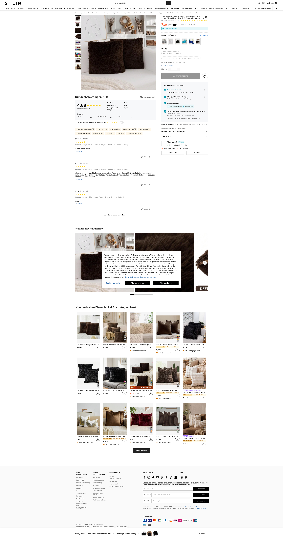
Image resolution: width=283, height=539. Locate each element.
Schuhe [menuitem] (132, 8)
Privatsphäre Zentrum (82, 527)
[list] (160, 477)
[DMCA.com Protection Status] (149, 524)
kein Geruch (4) (98, 133)
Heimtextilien (86, 13)
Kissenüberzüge (122, 13)
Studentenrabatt (81, 493)
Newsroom (79, 496)
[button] (272, 3)
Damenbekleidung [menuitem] (46, 8)
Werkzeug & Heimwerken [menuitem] (262, 8)
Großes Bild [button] (204, 35)
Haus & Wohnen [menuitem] (116, 8)
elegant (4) (120, 133)
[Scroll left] (274, 8)
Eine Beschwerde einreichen (81, 508)
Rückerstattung (97, 483)
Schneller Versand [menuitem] (32, 8)
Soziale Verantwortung (83, 483)
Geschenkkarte (114, 484)
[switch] (122, 122)
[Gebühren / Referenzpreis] (168, 25)
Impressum (79, 477)
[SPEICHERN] (205, 76)
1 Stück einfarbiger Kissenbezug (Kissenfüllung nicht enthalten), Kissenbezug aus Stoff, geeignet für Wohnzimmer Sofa (141, 436)
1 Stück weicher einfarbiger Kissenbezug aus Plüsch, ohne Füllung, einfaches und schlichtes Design (141, 390)
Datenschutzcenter (200, 508)
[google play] (185, 478)
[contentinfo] (176, 520)
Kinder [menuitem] (126, 8)
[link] (263, 3)
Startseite (78, 13)
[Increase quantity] (178, 69)
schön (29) (110, 133)
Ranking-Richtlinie (98, 497)
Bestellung (96, 485)
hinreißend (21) (115, 129)
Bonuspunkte (113, 481)
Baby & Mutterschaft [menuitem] (216, 8)
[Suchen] (168, 3)
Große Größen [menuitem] (69, 8)
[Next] (205, 263)
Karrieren (79, 488)
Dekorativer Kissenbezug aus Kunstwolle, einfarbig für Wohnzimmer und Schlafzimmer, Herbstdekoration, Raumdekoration (141, 344)
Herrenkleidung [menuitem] (103, 8)
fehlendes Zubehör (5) (134, 133)
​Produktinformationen (99, 500)
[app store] (181, 478)
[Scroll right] (276, 8)
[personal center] (259, 3)
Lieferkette (79, 485)
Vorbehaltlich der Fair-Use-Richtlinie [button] (178, 99)
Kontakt (111, 476)
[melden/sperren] (154, 157)
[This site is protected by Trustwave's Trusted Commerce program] (144, 524)
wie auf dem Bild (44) (83, 133)
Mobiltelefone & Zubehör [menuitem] (190, 8)
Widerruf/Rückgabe (98, 480)
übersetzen (78, 151)
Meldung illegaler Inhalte (98, 494)
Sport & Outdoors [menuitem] (231, 8)
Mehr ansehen (141, 451)
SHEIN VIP (79, 501)
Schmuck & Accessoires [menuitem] (145, 8)
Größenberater (97, 491)
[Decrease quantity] (169, 69)
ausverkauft (180, 76)
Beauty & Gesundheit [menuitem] (162, 8)
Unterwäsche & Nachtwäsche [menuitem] (86, 8)
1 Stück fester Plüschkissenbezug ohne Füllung (168, 436)
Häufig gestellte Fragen (116, 486)
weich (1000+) (102, 129)
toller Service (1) (145, 129)
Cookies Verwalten (121, 527)
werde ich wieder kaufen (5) (85, 129)
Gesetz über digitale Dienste (82, 504)
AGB (77, 491)
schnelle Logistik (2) (129, 129)
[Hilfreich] (142, 157)
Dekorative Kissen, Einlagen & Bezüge (103, 13)
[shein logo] (13, 3)
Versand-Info (96, 477)
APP (181, 473)
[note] (138, 351)
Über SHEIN (80, 480)
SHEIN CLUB (80, 498)
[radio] (164, 41)
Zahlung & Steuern (115, 479)
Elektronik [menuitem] (204, 8)
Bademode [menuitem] (58, 8)
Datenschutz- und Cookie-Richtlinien (196, 507)
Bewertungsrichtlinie (82, 108)
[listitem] (88, 333)
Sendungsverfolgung (99, 488)
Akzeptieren (147, 516)
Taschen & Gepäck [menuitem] (245, 8)
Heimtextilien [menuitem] (175, 8)
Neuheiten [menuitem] (20, 8)
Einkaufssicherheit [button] (173, 103)
